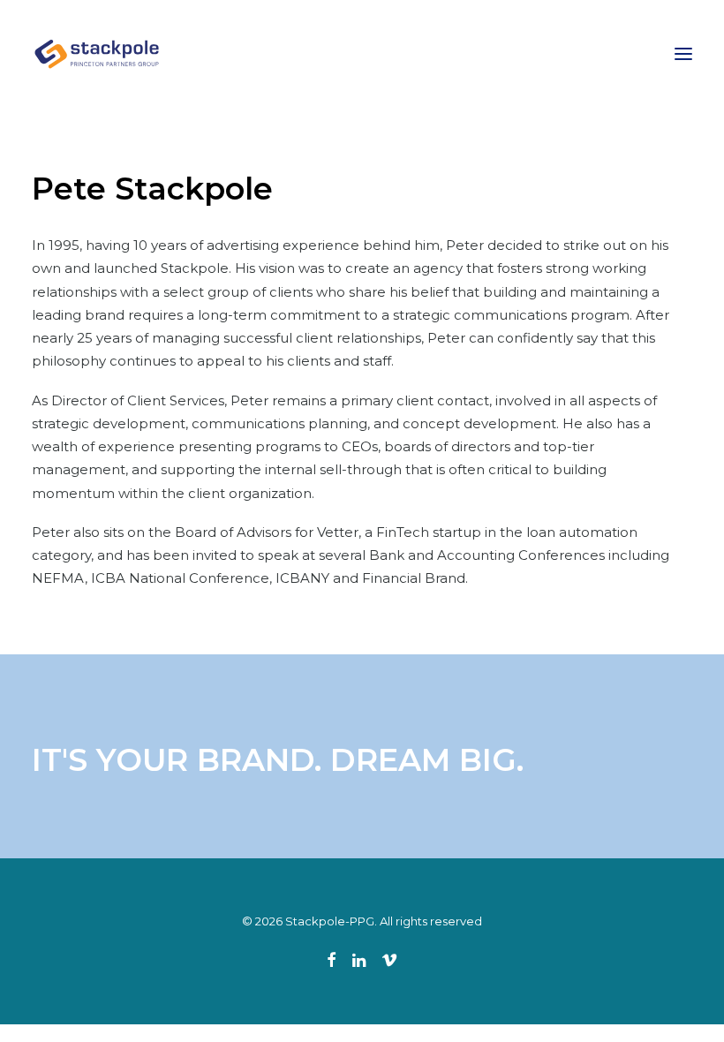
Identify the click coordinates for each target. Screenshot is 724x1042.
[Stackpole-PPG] (98, 54)
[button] (683, 54)
